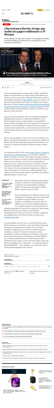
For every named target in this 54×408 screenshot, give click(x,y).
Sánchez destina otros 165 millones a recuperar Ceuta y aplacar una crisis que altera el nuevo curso (24, 358)
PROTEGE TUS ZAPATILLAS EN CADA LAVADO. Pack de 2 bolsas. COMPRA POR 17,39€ (45, 387)
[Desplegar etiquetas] (49, 266)
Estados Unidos (33, 266)
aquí (33, 273)
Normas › (48, 259)
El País (27, 82)
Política (5, 20)
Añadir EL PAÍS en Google (46, 87)
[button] (27, 62)
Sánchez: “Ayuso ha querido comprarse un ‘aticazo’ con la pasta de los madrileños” (28, 24)
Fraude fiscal (19, 266)
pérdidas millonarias (11, 217)
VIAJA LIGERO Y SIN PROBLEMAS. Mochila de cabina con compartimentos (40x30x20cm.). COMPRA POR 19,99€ (45, 380)
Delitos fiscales (26, 266)
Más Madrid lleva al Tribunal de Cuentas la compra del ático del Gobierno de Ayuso (25, 331)
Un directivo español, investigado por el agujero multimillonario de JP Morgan (7, 185)
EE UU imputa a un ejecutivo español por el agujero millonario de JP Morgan (6, 193)
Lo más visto (5, 342)
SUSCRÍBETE (40, 10)
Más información (7, 273)
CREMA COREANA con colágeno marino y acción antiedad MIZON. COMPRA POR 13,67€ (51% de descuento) (14, 391)
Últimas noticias (6, 324)
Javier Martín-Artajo (30, 100)
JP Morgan (6, 266)
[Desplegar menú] (3, 13)
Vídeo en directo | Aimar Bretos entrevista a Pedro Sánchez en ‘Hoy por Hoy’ (23, 333)
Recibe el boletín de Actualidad (12, 256)
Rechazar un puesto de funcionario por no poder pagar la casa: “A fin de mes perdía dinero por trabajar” (25, 349)
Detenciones (12, 266)
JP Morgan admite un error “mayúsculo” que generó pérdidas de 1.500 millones (7, 202)
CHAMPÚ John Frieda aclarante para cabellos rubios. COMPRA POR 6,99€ (45, 371)
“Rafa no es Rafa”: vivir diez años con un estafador (14, 355)
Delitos (39, 266)
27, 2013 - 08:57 (28, 83)
